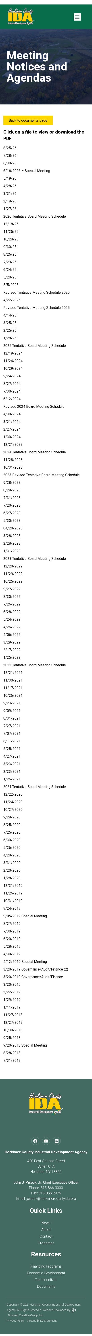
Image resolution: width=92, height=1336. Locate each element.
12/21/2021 (13, 673)
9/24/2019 (12, 908)
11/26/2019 (13, 893)
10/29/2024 (13, 368)
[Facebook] (35, 1141)
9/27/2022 (12, 589)
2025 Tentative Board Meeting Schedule (34, 346)
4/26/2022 (12, 627)
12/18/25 (11, 224)
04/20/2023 (13, 528)
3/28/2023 (12, 536)
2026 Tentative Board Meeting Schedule (34, 216)
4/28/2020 (12, 855)
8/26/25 (10, 254)
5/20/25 (10, 277)
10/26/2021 (13, 695)
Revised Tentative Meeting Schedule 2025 (36, 292)
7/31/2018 (12, 1060)
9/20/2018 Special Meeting (25, 1045)
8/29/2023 (12, 490)
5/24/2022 (12, 619)
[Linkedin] (57, 1141)
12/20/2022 (13, 566)
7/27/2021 (12, 726)
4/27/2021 (12, 756)
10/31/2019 (13, 901)
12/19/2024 (13, 353)
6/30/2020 (12, 840)
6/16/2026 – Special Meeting (26, 171)
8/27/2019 (12, 924)
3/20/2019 (12, 984)
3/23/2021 (12, 764)
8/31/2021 (12, 718)
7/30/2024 (12, 391)
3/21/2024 (12, 422)
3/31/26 (10, 193)
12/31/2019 (13, 886)
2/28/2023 (12, 543)
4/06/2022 (12, 635)
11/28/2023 (13, 460)
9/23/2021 (12, 703)
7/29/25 (10, 262)
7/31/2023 (12, 498)
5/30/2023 (12, 520)
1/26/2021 (12, 779)
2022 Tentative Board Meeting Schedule (34, 665)
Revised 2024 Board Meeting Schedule (34, 406)
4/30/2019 (12, 954)
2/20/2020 (12, 870)
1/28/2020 (12, 878)
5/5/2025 (11, 285)
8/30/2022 (12, 597)
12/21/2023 (13, 444)
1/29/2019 (12, 1000)
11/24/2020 (13, 802)
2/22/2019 (12, 992)
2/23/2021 (12, 771)
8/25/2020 (12, 825)
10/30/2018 (13, 1030)
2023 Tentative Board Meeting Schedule (34, 558)
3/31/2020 (12, 863)
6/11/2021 (12, 741)
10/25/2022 (13, 581)
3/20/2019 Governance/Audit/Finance (33, 977)
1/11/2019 (12, 1007)
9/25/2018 (12, 1038)
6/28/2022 (12, 612)
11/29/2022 (13, 574)
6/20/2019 (12, 939)
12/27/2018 (13, 1022)
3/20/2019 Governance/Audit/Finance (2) (35, 969)
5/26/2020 (12, 847)
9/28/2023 (12, 482)
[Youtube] (46, 1141)
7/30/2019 (12, 931)
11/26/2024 (13, 361)
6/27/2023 (12, 513)
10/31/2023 (13, 467)
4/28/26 (10, 186)
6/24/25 (10, 270)
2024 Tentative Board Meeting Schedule (34, 452)
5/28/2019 (12, 946)
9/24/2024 (12, 376)
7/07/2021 (12, 733)
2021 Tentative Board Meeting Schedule (34, 787)
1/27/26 (10, 209)
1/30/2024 (12, 437)
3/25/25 (10, 323)
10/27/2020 (13, 809)
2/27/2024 (12, 429)
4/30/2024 (12, 414)
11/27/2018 (13, 1015)
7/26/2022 (12, 604)
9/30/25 (10, 247)
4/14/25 (10, 315)
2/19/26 (10, 201)
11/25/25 (11, 231)
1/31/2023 (12, 551)
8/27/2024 (12, 384)
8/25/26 (10, 148)
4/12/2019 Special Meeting (25, 962)
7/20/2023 (12, 505)
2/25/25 (10, 330)
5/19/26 (10, 178)
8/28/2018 (12, 1053)
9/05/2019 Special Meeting (25, 916)
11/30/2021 (13, 680)
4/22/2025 (12, 300)
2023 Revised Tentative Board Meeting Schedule (41, 475)
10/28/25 (11, 239)
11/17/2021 (13, 688)
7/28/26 (10, 155)
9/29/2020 (12, 817)
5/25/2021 (12, 749)
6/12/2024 (12, 399)
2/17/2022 (12, 650)
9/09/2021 (12, 711)
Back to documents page (28, 120)
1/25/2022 (12, 657)
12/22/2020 (13, 794)
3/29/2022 (12, 642)
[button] (77, 17)
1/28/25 (10, 338)
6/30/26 (10, 163)
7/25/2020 (12, 832)
